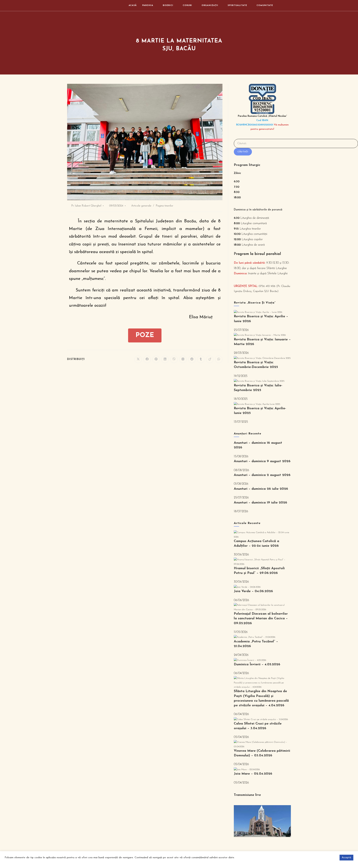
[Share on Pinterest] (156, 359)
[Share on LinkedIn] (165, 359)
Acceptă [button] (346, 857)
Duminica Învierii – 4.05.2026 (257, 664)
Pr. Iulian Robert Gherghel (86, 205)
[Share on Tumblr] (201, 359)
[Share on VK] (183, 359)
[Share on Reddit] (192, 359)
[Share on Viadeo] (209, 359)
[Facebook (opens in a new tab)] (284, 5)
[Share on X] (138, 359)
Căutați (243, 152)
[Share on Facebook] (147, 359)
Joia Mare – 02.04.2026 (253, 774)
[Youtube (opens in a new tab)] (289, 5)
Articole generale (141, 205)
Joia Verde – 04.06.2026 (253, 591)
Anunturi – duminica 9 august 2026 (262, 461)
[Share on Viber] (174, 359)
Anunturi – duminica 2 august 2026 (262, 475)
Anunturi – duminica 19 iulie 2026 (260, 502)
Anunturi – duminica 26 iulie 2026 (261, 489)
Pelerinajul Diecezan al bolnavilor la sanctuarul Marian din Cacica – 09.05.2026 (261, 618)
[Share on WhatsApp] (218, 359)
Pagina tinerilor (164, 205)
